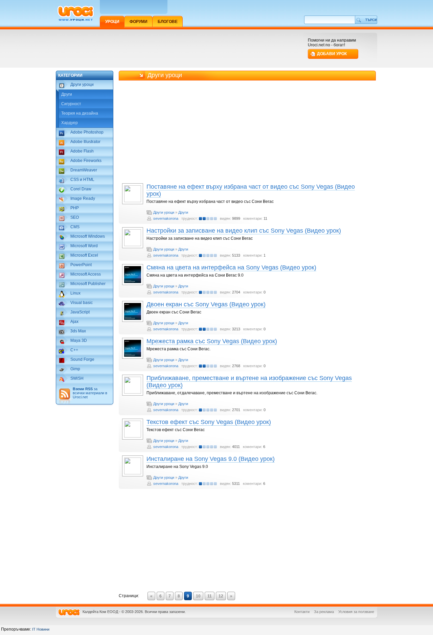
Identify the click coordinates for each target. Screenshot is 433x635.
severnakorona (165, 218)
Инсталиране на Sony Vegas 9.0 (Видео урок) (210, 458)
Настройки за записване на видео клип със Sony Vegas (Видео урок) (243, 230)
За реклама (324, 612)
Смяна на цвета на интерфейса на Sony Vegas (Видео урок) (231, 267)
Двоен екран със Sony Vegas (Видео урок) (206, 304)
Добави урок (332, 53)
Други (66, 94)
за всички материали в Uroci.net (90, 393)
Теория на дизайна (79, 113)
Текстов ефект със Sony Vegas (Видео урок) (208, 422)
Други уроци (163, 212)
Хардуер (69, 122)
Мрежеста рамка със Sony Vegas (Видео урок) (211, 341)
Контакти (302, 612)
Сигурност (71, 103)
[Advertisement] (179, 48)
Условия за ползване (356, 612)
